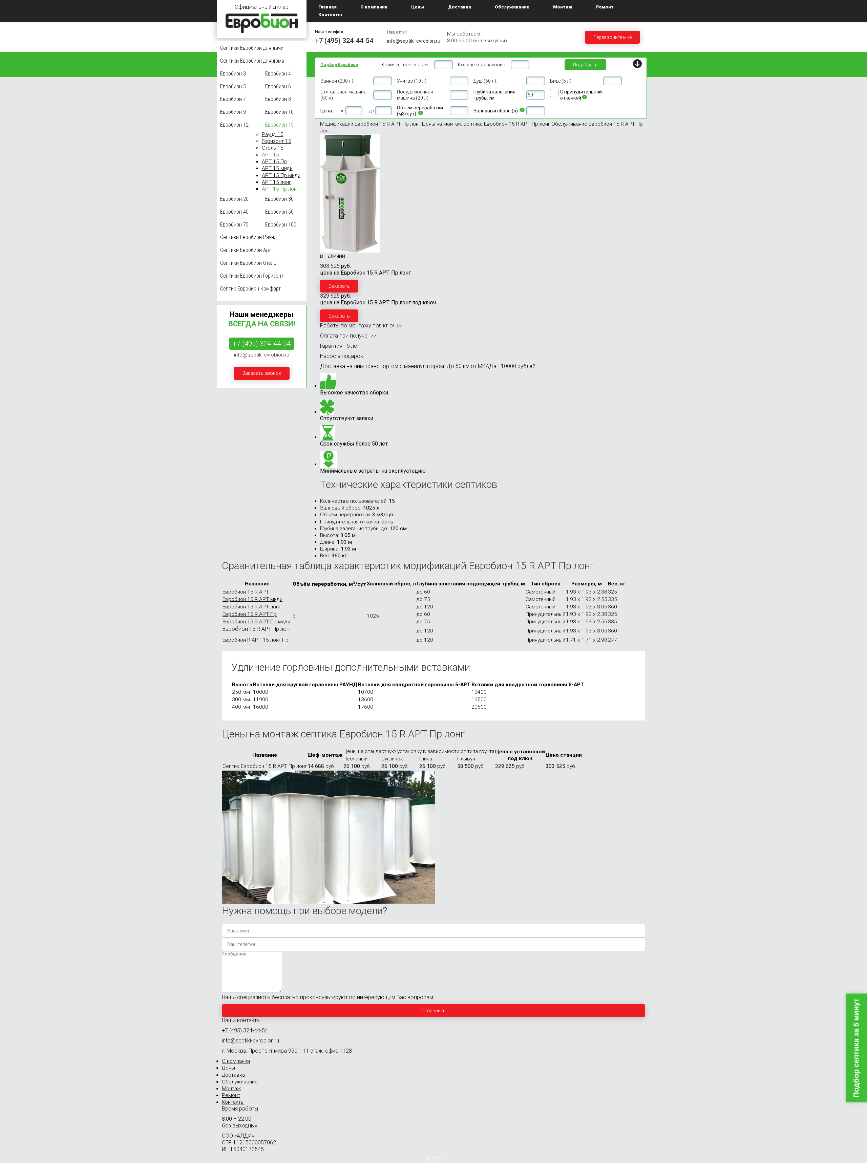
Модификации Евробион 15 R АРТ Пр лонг (370, 124)
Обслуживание (512, 6)
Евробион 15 (279, 125)
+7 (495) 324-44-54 (344, 41)
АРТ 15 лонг (276, 182)
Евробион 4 (278, 73)
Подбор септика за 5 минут (856, 1048)
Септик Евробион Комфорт (250, 288)
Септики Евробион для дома (252, 61)
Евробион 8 (278, 99)
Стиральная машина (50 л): (343, 95)
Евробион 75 (234, 224)
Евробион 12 (234, 125)
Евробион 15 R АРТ (246, 592)
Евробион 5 (233, 86)
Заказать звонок (261, 373)
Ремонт (605, 6)
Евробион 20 (234, 199)
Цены (417, 6)
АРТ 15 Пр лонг (280, 189)
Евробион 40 (234, 212)
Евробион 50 (279, 212)
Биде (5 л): (561, 81)
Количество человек (404, 64)
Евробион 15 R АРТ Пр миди (256, 622)
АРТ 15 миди (277, 168)
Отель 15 (272, 148)
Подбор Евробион (339, 64)
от (342, 110)
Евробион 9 (233, 112)
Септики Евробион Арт (245, 250)
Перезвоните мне (612, 37)
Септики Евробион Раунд (248, 237)
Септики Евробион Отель (248, 263)
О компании (373, 6)
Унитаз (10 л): (412, 81)
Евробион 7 (233, 99)
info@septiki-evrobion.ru (413, 41)
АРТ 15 (270, 155)
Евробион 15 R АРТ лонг (252, 607)
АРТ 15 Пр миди (281, 175)
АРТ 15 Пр (274, 161)
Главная (327, 6)
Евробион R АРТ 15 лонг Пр (256, 640)
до (371, 110)
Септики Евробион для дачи (251, 48)
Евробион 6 (278, 86)
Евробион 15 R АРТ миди (252, 599)
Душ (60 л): (485, 81)
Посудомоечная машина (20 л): (415, 95)
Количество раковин (481, 64)
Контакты (330, 14)
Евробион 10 (279, 112)
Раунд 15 (272, 134)
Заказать (339, 286)
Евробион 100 (280, 224)
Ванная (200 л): (337, 81)
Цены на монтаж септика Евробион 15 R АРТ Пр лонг (486, 124)
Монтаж (562, 6)
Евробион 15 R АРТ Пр (250, 614)
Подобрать (585, 64)
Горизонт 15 (276, 141)
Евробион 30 (279, 199)
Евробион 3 (233, 73)
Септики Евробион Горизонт (251, 276)
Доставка (459, 6)
